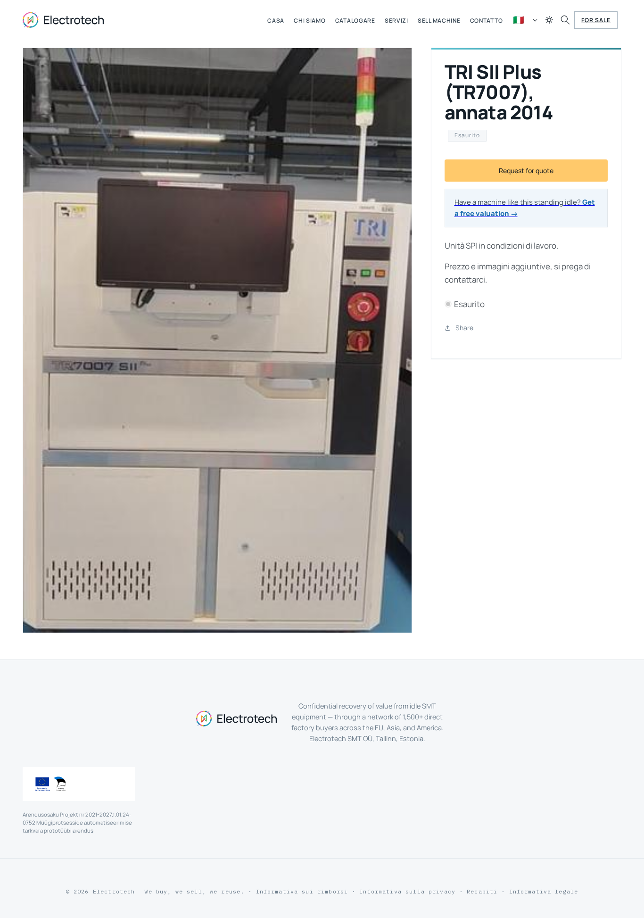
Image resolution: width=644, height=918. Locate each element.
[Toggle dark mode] (549, 20)
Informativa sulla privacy (407, 891)
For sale (596, 20)
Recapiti (482, 891)
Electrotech (114, 891)
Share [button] (464, 327)
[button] (565, 20)
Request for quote (526, 170)
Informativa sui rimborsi (302, 891)
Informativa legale (543, 891)
